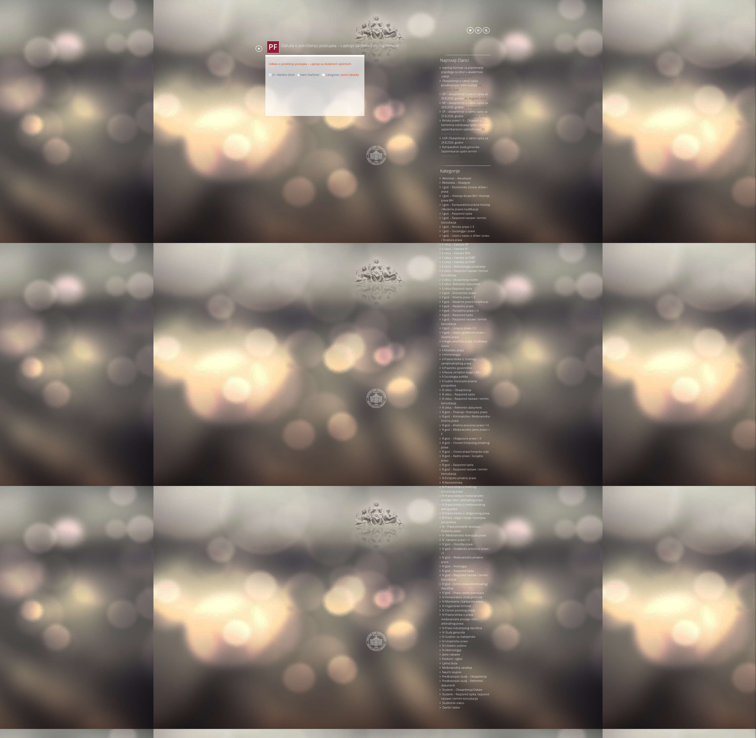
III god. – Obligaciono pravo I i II (461, 438)
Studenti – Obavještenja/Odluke (462, 690)
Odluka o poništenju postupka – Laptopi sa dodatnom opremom (310, 64)
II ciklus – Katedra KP (455, 249)
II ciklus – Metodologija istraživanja (463, 266)
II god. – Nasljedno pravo (457, 306)
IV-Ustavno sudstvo (454, 645)
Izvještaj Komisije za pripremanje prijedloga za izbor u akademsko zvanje (462, 72)
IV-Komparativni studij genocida (462, 597)
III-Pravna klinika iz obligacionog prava (465, 513)
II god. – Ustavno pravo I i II (459, 328)
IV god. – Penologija (454, 566)
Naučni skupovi (451, 672)
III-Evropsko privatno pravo (459, 478)
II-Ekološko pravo (453, 350)
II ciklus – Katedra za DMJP (458, 258)
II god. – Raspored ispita (457, 315)
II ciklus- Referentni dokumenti (461, 284)
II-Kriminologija (451, 354)
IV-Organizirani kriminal (456, 606)
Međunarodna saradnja (457, 667)
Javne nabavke (350, 75)
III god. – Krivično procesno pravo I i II (465, 425)
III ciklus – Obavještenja (456, 390)
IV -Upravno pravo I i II (456, 540)
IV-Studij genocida (453, 632)
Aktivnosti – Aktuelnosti (456, 178)
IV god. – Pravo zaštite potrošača (463, 593)
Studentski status (453, 703)
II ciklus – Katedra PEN (456, 253)
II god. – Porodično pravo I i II (460, 310)
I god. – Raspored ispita (457, 213)
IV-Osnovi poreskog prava (458, 610)
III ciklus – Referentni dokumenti (462, 407)
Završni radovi (451, 707)
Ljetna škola (449, 663)
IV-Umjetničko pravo (455, 641)
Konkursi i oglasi (452, 659)
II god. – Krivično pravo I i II (458, 297)
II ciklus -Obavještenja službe (460, 280)
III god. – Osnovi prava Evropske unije (465, 451)
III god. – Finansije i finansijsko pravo (464, 412)
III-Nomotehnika (452, 482)
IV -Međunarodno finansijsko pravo (464, 535)
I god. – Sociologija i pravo (458, 231)
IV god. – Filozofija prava (457, 544)
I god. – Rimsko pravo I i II (458, 227)
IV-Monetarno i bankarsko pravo (462, 601)
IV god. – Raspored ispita (458, 571)
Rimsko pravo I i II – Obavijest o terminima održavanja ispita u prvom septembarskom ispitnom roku (464, 125)
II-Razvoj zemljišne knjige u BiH (461, 372)
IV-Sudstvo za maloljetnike (458, 637)
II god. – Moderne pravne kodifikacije (465, 302)
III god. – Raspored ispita (457, 465)
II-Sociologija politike (455, 376)
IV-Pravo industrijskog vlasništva (462, 628)
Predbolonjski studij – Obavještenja (464, 676)
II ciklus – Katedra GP (455, 244)
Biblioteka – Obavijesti (456, 182)
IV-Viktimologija (451, 650)
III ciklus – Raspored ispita (458, 394)
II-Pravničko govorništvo (457, 368)
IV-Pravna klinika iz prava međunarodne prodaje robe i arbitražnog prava (459, 619)
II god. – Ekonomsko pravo (459, 293)
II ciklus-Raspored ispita (457, 288)
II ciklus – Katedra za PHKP (458, 262)
